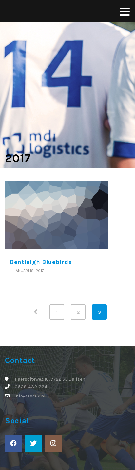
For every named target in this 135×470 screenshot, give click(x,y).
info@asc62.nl (30, 396)
